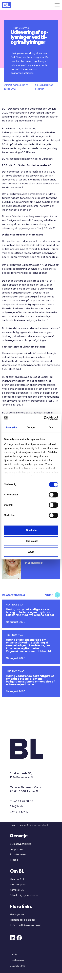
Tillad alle (31, 530)
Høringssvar (17, 914)
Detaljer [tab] (31, 427)
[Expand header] (57, 5)
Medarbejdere (18, 884)
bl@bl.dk (17, 806)
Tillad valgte (31, 541)
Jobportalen (17, 849)
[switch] (53, 494)
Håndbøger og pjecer (22, 919)
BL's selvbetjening (20, 843)
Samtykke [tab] (11, 427)
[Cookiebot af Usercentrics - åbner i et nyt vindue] (44, 418)
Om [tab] (51, 427)
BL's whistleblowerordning (25, 925)
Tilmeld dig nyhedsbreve (24, 895)
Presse (14, 859)
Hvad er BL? (17, 879)
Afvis (31, 551)
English (13, 954)
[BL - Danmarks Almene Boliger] (6, 5)
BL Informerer (18, 854)
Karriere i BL (17, 889)
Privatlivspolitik (17, 960)
